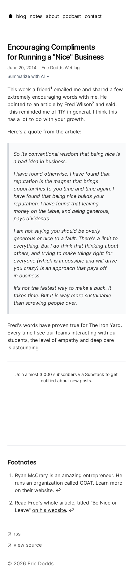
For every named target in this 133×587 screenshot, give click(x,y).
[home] (10, 16)
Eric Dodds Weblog (60, 67)
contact (93, 16)
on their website (34, 490)
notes (36, 16)
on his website (49, 510)
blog (21, 16)
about (52, 16)
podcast (71, 16)
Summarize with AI (26, 76)
